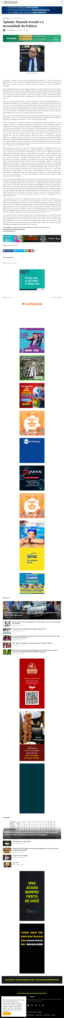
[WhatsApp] (26, 250)
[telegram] (35, 1005)
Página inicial (6, 18)
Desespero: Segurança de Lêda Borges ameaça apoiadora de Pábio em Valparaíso (31, 613)
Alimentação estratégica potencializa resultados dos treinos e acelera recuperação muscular (35, 849)
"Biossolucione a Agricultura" (21, 841)
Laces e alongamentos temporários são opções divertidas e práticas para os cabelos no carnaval (36, 636)
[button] (2, 2)
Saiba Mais (6, 1011)
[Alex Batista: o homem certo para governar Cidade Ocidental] (7, 645)
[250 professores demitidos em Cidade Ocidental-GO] (7, 631)
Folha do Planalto (37, 1012)
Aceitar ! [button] (7, 1013)
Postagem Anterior (7, 297)
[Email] (32, 250)
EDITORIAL (39, 1015)
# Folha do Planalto (16, 18)
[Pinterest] (29, 250)
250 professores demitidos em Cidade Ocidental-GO (29, 629)
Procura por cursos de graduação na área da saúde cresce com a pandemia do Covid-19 (36, 622)
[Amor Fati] (7, 864)
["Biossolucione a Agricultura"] (7, 843)
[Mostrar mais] (36, 250)
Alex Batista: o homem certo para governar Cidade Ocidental (32, 643)
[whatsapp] (39, 1005)
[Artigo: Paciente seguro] (7, 857)
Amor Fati (15, 862)
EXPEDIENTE (30, 1015)
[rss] (43, 1005)
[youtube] (28, 1005)
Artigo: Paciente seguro (20, 855)
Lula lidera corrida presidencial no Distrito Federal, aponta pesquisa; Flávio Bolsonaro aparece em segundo (31, 833)
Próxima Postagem (56, 297)
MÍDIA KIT (47, 1015)
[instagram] (32, 1005)
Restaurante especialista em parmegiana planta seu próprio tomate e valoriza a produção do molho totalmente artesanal (35, 651)
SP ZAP (54, 1015)
